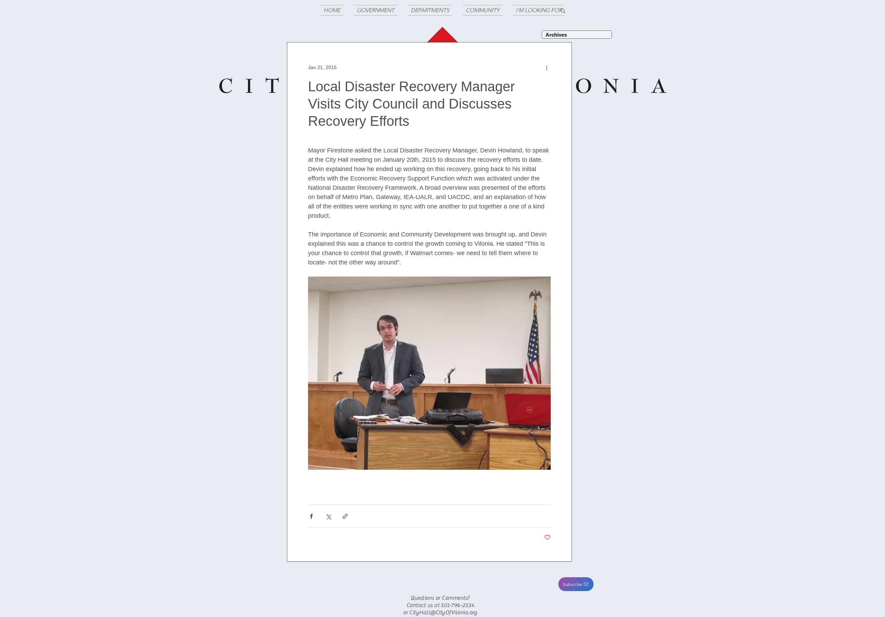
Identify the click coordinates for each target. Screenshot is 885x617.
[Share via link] (345, 516)
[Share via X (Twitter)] (328, 516)
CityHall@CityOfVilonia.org (443, 612)
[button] (576, 584)
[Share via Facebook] (311, 516)
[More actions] (546, 67)
